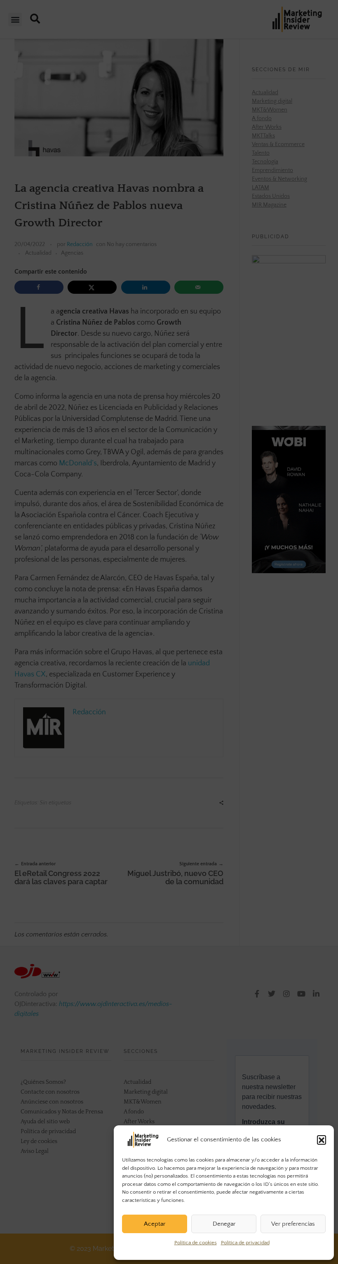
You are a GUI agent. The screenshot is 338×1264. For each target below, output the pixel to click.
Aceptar (154, 1223)
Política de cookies (195, 1242)
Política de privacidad (245, 1242)
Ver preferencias (293, 1223)
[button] (321, 1140)
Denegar (224, 1223)
